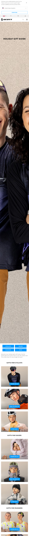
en (5, 16)
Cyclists (8, 346)
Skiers (21, 346)
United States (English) (9, 8)
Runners (8, 350)
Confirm (14, 12)
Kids (20, 350)
